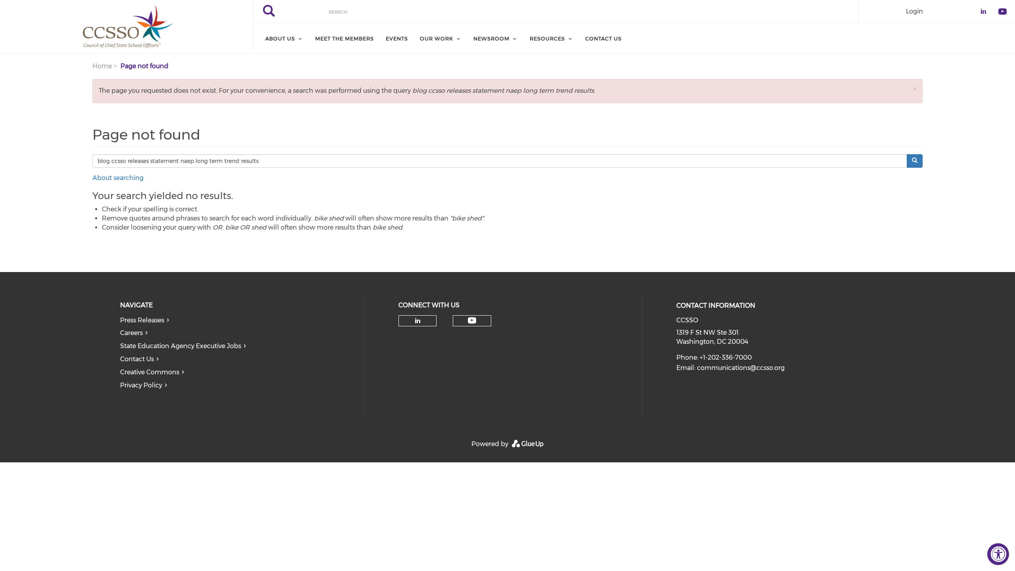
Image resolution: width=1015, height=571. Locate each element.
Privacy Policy (141, 385)
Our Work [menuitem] (436, 38)
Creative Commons (149, 372)
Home (102, 66)
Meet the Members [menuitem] (344, 38)
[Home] (126, 27)
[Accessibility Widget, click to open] (998, 554)
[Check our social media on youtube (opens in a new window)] (472, 320)
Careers (131, 333)
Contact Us (137, 359)
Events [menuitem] (397, 38)
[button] (915, 88)
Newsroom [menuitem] (491, 38)
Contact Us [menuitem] (603, 38)
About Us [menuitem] (280, 38)
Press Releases (142, 320)
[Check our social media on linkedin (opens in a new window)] (417, 321)
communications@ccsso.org (741, 368)
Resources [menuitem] (547, 38)
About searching (118, 178)
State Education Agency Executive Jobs (180, 346)
